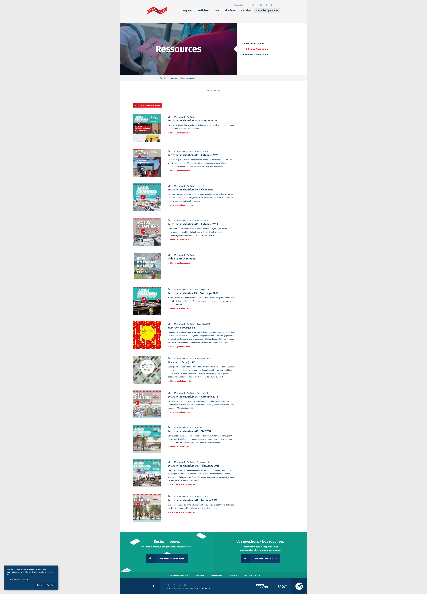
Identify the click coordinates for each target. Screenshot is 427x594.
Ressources (216, 575)
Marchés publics (252, 575)
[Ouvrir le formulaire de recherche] (277, 5)
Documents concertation (255, 54)
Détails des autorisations (19, 579)
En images (199, 575)
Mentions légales (192, 588)
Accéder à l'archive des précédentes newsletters (167, 546)
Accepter (50, 585)
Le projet (187, 10)
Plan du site (205, 588)
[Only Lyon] (299, 586)
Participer (246, 10)
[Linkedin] (253, 5)
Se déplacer (203, 10)
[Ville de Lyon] (282, 586)
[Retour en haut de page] (153, 586)
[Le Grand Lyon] (262, 586)
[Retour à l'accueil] (157, 10)
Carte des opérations (267, 10)
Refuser (40, 585)
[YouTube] (261, 5)
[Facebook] (249, 5)
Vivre (216, 10)
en (267, 5)
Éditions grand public (257, 49)
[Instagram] (257, 5)
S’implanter (230, 10)
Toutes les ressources (253, 43)
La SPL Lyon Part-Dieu (177, 575)
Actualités (238, 5)
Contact (233, 575)
